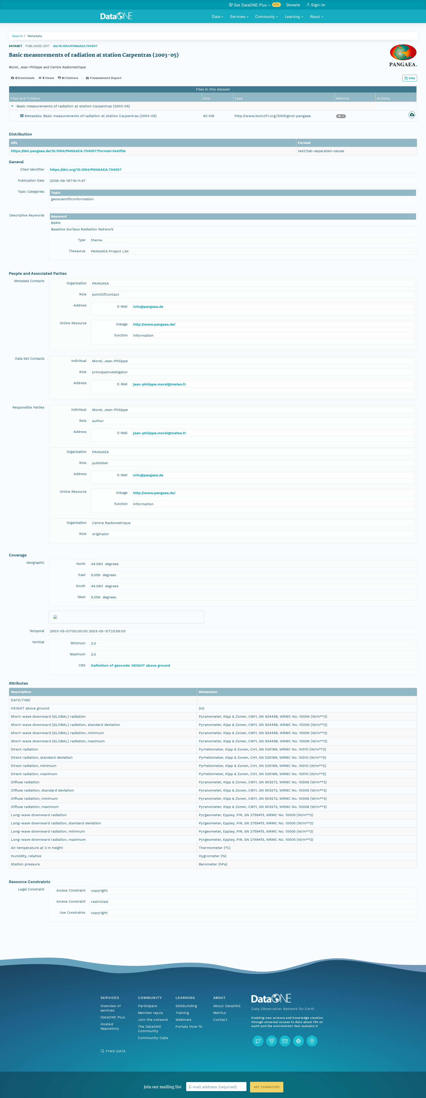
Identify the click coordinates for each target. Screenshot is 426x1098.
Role (83, 294)
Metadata (35, 36)
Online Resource (73, 323)
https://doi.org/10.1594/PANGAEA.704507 (86, 169)
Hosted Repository (110, 1026)
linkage (122, 324)
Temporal (37, 631)
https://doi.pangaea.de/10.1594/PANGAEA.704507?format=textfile (68, 151)
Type (81, 240)
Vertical (38, 642)
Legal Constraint (31, 889)
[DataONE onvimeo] (271, 1041)
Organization (77, 283)
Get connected (267, 1087)
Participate (147, 1006)
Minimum (78, 643)
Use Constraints (72, 913)
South (80, 586)
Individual (79, 361)
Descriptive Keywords (26, 215)
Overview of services (111, 1008)
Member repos (150, 1013)
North (80, 564)
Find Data (116, 1051)
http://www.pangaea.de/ (154, 324)
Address (80, 305)
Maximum (77, 654)
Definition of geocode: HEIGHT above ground (130, 665)
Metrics (219, 1013)
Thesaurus (77, 251)
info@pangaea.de (148, 306)
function (121, 335)
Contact (220, 1019)
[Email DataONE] (284, 1041)
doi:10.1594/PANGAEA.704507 (75, 46)
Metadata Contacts (29, 281)
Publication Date (31, 181)
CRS (82, 665)
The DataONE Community (149, 1028)
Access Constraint (70, 890)
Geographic (35, 563)
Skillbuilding (186, 1006)
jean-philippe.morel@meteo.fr (159, 384)
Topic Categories (31, 192)
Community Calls (153, 1038)
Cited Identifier (32, 169)
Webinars (183, 1019)
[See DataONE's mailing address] (312, 1041)
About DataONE (227, 1006)
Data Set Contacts (29, 359)
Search (17, 36)
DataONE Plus (113, 1017)
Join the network (153, 1019)
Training (182, 1013)
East (81, 575)
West (81, 597)
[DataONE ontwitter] (258, 1041)
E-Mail (122, 306)
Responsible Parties (28, 407)
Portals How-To (189, 1026)
